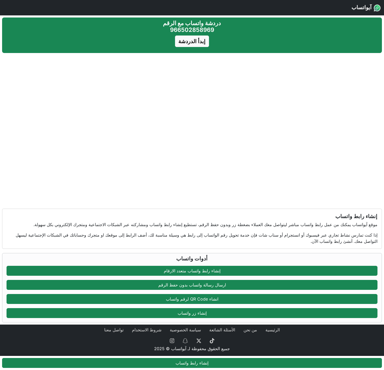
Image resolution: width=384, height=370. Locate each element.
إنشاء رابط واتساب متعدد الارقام (192, 270)
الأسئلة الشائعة (222, 329)
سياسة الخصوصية (185, 329)
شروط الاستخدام (146, 329)
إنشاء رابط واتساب (192, 363)
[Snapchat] (185, 340)
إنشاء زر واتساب (192, 313)
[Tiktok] (212, 340)
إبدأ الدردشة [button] (192, 41)
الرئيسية (272, 329)
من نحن (250, 329)
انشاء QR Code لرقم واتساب (192, 299)
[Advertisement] (192, 91)
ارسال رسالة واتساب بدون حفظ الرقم (192, 284)
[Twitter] (199, 340)
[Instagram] (172, 340)
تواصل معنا (114, 329)
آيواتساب (362, 7)
